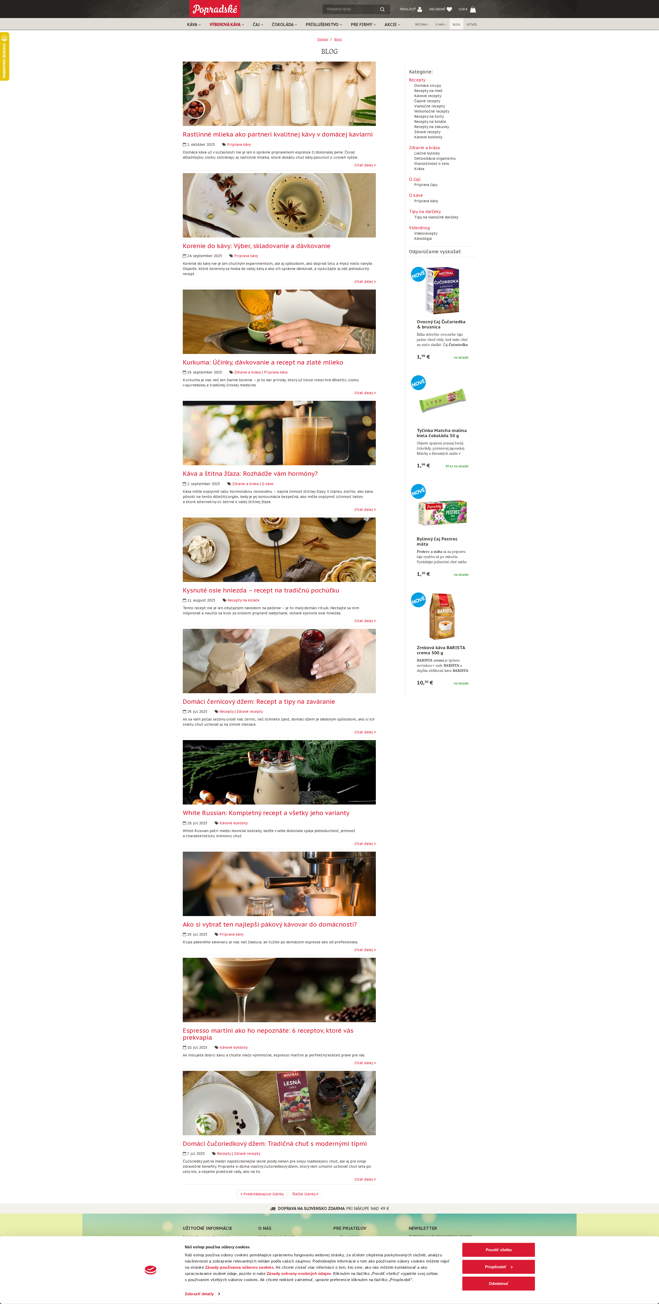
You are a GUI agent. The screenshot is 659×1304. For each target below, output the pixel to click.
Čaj (257, 24)
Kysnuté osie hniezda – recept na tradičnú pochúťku (261, 590)
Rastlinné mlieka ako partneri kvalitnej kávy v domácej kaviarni (278, 134)
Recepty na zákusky (431, 126)
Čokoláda (283, 24)
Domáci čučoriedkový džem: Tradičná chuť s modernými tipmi (275, 1144)
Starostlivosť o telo (431, 163)
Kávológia (423, 238)
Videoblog (419, 227)
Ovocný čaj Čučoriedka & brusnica (441, 324)
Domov (322, 39)
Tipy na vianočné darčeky (436, 217)
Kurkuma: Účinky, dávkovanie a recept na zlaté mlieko (263, 362)
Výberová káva (225, 24)
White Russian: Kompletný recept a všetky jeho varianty (266, 813)
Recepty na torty (429, 116)
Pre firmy (362, 24)
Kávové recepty (427, 96)
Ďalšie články (304, 1194)
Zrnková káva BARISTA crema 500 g (441, 650)
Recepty (226, 711)
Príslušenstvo (323, 24)
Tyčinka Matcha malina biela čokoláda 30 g (442, 433)
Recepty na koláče (243, 600)
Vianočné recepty (429, 106)
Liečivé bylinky (427, 153)
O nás (440, 24)
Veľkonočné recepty (431, 111)
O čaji (414, 179)
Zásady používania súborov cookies (239, 1267)
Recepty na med (428, 90)
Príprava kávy (239, 144)
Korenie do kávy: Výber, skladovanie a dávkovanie (257, 246)
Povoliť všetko (499, 1250)
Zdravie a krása (247, 372)
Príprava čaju (426, 184)
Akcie (391, 24)
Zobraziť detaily (199, 1294)
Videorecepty (425, 233)
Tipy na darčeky (425, 211)
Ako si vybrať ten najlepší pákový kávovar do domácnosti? (270, 924)
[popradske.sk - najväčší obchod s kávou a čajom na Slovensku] (215, 6)
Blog (456, 24)
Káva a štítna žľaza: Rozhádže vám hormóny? (250, 474)
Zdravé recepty (250, 711)
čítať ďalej (364, 165)
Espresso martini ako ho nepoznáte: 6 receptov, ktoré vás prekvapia (268, 1034)
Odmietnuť (498, 1283)
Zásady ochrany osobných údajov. (299, 1273)
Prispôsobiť (495, 1266)
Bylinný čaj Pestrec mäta (437, 541)
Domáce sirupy (427, 85)
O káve (267, 483)
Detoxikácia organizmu (435, 158)
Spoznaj (421, 24)
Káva (192, 24)
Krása (419, 168)
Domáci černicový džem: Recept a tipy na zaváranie (259, 702)
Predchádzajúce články (263, 1194)
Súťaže (471, 24)
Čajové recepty (427, 101)
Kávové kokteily (234, 823)
